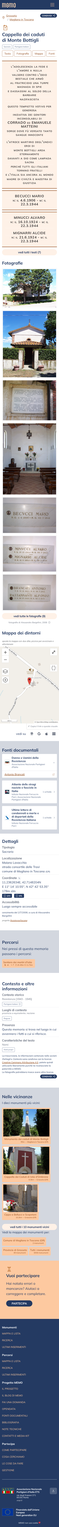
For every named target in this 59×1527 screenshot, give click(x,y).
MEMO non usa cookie (28, 1523)
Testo (7, 53)
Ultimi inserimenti (14, 1347)
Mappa (39, 53)
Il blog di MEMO (12, 1395)
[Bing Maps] (54, 734)
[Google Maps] (39, 734)
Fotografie (23, 53)
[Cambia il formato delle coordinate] (19, 878)
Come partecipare (14, 1450)
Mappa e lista (11, 1333)
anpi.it (19, 1500)
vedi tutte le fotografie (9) (29, 616)
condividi (47, 15)
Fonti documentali (15, 1415)
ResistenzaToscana (18, 920)
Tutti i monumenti (39, 1251)
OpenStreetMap (42, 722)
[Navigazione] (52, 5)
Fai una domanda (13, 1402)
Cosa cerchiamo (13, 1456)
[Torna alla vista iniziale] (53, 668)
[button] (49, 622)
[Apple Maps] (46, 734)
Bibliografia (10, 1422)
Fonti (52, 53)
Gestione (8, 1470)
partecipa (19, 1303)
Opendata (9, 1409)
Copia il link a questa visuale (44, 726)
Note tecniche (12, 1429)
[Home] (9, 4)
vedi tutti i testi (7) (29, 252)
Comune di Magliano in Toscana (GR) (24, 1241)
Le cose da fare (12, 1463)
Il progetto (10, 1388)
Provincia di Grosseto (15, 1251)
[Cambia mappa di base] (5, 671)
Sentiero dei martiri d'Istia (18, 963)
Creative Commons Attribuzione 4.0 (20, 1062)
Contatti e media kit (15, 1435)
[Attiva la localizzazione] (5, 680)
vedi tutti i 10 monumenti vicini (29, 1227)
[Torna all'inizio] (53, 1491)
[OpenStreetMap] (32, 734)
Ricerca (7, 1340)
